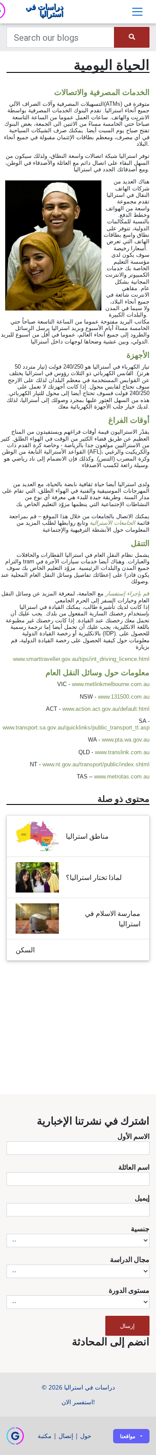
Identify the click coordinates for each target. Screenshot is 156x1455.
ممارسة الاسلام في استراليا (112, 918)
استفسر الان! (78, 1402)
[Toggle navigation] (137, 11)
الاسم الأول (133, 1136)
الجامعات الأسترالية (112, 523)
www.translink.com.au (122, 752)
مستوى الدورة (129, 1290)
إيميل (142, 1197)
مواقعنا (127, 1436)
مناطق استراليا (87, 836)
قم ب (127, 593)
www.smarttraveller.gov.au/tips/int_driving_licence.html (81, 659)
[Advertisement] (85, 1035)
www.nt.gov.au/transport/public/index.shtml (96, 764)
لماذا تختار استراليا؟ (94, 877)
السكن (25, 949)
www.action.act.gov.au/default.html (106, 709)
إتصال (65, 1436)
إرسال (127, 1326)
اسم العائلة (134, 1167)
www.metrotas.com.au (122, 776)
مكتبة (45, 1436)
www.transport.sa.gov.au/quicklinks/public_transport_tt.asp (76, 727)
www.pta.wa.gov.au (126, 739)
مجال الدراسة (130, 1259)
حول (85, 1436)
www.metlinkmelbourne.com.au (111, 684)
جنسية (140, 1228)
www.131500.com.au (124, 696)
